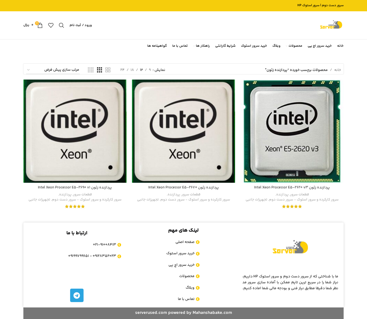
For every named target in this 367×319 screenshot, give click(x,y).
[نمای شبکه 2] (107, 70)
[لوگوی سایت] (331, 25)
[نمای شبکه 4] (90, 70)
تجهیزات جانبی (256, 199)
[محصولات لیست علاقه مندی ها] (50, 25)
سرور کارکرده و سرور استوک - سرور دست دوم (304, 199)
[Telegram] (77, 295)
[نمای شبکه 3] (99, 70)
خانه (337, 70)
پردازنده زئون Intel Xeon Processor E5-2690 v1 (75, 188)
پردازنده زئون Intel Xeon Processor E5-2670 (183, 188)
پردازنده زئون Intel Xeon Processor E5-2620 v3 (292, 188)
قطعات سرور (299, 194)
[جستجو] (61, 25)
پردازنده (282, 194)
